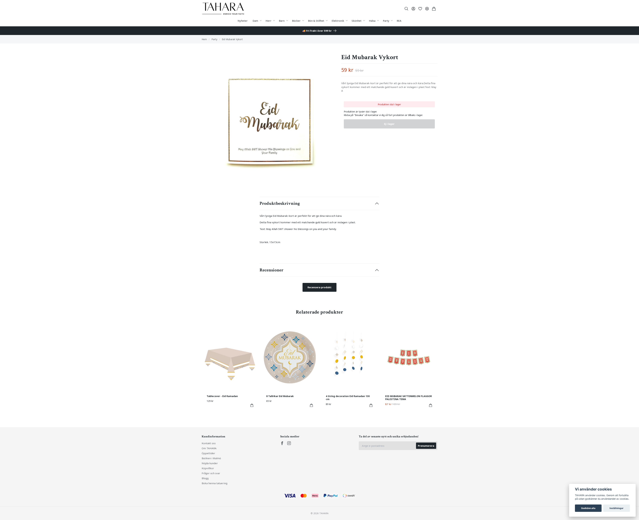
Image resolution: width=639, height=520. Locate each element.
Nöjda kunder (210, 463)
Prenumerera (426, 445)
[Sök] (406, 8)
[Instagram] (289, 443)
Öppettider (208, 453)
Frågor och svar (211, 473)
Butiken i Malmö (211, 458)
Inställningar (617, 508)
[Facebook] (282, 443)
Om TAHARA (209, 448)
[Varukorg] (433, 8)
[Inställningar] (427, 8)
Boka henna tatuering (214, 483)
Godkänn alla (588, 508)
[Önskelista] (420, 8)
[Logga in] (413, 8)
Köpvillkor (208, 468)
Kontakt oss (209, 443)
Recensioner (271, 270)
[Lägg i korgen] (252, 405)
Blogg (205, 478)
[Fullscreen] (269, 120)
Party (214, 39)
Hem (204, 39)
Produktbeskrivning (280, 203)
